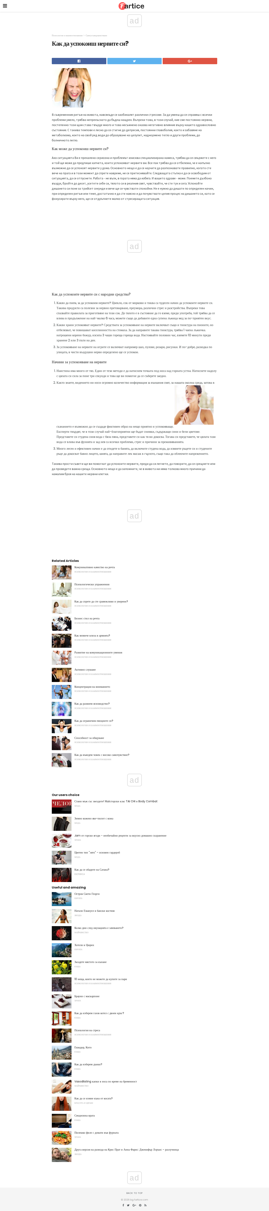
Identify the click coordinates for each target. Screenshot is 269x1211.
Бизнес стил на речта (86, 618)
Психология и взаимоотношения (67, 35)
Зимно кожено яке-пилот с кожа (93, 818)
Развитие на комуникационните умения (98, 652)
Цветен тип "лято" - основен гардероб (97, 852)
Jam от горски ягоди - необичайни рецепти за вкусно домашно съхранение (120, 836)
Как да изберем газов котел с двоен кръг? (99, 1013)
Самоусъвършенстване (96, 35)
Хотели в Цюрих (84, 945)
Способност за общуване (89, 738)
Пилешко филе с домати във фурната (96, 1133)
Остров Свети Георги (87, 894)
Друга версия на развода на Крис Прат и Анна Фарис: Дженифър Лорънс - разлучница (126, 1150)
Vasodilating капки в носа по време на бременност (105, 1081)
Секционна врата (84, 1115)
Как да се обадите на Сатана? (91, 870)
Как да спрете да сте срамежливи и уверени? (101, 601)
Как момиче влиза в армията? (92, 635)
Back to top (134, 1193)
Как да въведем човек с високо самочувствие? (101, 755)
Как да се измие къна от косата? (93, 1098)
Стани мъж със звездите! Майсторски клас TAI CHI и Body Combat (116, 801)
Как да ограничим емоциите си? (93, 721)
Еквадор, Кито (83, 1047)
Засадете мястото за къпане (90, 962)
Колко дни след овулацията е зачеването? (98, 928)
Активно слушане (85, 670)
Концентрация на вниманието (92, 687)
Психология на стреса (87, 1030)
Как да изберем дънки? (88, 1064)
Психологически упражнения (91, 584)
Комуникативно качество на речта (94, 567)
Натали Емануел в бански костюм (94, 911)
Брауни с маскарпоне (86, 996)
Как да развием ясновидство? (92, 704)
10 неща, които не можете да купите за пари (100, 979)
